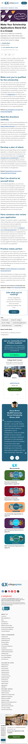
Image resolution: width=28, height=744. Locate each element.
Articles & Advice (4, 7)
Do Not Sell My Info (7, 600)
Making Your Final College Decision (8, 702)
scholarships (17, 325)
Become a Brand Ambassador (7, 627)
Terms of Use (3, 599)
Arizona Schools (4, 668)
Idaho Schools (4, 685)
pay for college (6, 322)
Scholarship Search (5, 640)
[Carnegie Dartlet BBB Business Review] (5, 610)
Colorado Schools (5, 674)
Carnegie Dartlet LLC (11, 598)
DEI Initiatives (4, 621)
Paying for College (5, 700)
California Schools (5, 672)
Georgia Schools (4, 681)
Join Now (14, 311)
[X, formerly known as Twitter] (5, 592)
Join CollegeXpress (15, 354)
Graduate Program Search (7, 649)
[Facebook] (2, 592)
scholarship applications (19, 322)
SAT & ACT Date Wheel (6, 655)
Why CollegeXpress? (5, 618)
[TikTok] (18, 592)
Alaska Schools (4, 666)
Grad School (4, 647)
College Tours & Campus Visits (8, 694)
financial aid (5, 320)
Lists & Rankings (4, 644)
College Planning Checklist (7, 651)
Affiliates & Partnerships (6, 625)
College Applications (5, 690)
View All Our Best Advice (6, 709)
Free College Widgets (6, 657)
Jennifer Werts (6, 43)
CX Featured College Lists (7, 646)
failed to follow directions (8, 126)
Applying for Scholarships (6, 696)
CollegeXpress (11, 94)
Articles (16, 7)
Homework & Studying (6, 704)
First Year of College (5, 707)
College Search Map (5, 638)
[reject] (12, 394)
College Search (4, 636)
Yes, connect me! (15, 389)
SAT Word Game (4, 653)
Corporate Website (5, 631)
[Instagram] (8, 592)
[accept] (17, 394)
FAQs (2, 619)
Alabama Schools (5, 664)
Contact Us (3, 616)
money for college (16, 320)
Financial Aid (11, 7)
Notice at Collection (15, 599)
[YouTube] (15, 592)
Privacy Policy (9, 599)
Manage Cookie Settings (16, 600)
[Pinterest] (12, 592)
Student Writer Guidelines (7, 629)
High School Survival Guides (7, 705)
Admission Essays (5, 692)
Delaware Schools (5, 677)
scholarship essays (7, 325)
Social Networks (4, 623)
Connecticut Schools (5, 676)
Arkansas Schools (5, 670)
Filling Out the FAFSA (5, 698)
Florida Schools (4, 679)
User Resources (4, 659)
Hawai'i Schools (4, 683)
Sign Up (24, 3)
